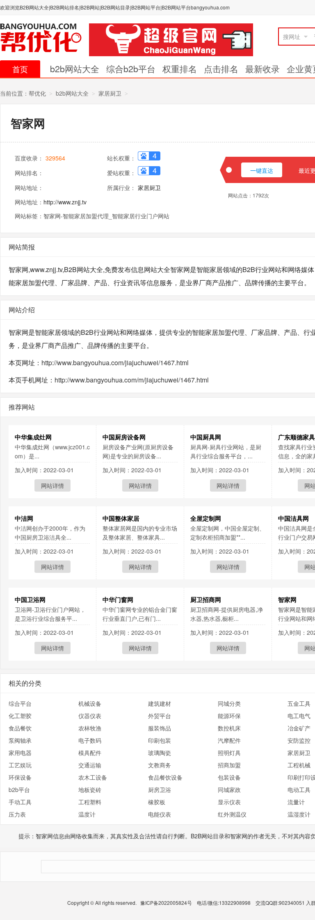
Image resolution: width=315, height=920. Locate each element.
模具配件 (89, 752)
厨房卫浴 (159, 789)
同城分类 (229, 703)
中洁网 (24, 518)
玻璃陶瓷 (159, 752)
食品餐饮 (20, 728)
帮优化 (37, 93)
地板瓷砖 (89, 789)
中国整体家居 (121, 518)
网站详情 (52, 485)
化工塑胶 (20, 716)
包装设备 (229, 777)
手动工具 (20, 802)
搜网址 (291, 36)
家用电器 (20, 752)
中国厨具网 (205, 437)
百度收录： (29, 158)
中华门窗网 (118, 599)
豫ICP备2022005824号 (166, 902)
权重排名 (179, 68)
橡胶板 (156, 802)
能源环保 (229, 716)
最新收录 (262, 68)
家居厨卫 (109, 93)
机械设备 (89, 703)
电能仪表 (159, 814)
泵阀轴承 (20, 740)
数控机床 (229, 728)
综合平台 (20, 703)
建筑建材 (159, 703)
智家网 (287, 599)
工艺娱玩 (20, 765)
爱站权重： (121, 173)
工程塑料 (89, 802)
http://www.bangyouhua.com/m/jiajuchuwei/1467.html (132, 379)
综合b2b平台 (130, 68)
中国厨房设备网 (124, 437)
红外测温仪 (232, 814)
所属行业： (121, 187)
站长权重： (121, 158)
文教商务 (159, 765)
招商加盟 (229, 765)
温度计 (87, 814)
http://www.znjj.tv (65, 202)
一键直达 (261, 170)
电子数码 (89, 740)
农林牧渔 (89, 728)
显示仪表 (229, 802)
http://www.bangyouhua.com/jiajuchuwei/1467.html (115, 362)
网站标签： (29, 216)
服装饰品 (159, 728)
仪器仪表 (89, 716)
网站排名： (29, 173)
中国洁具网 (293, 518)
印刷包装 (159, 740)
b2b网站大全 (74, 68)
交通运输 (89, 765)
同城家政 (229, 789)
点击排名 (221, 68)
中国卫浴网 (30, 599)
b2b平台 (19, 789)
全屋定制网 (205, 518)
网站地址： (29, 187)
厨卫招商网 (205, 599)
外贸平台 (159, 716)
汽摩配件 (229, 740)
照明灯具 (229, 752)
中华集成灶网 (33, 437)
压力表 (17, 814)
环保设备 (20, 777)
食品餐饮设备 (165, 777)
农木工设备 (92, 777)
